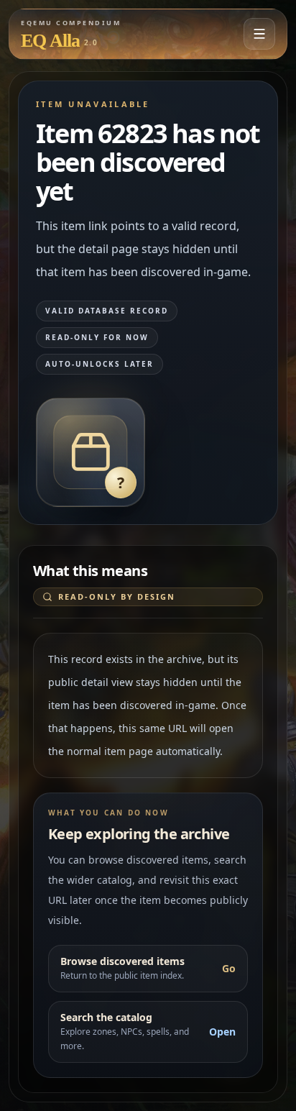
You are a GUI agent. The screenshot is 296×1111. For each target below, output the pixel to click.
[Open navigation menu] (259, 34)
